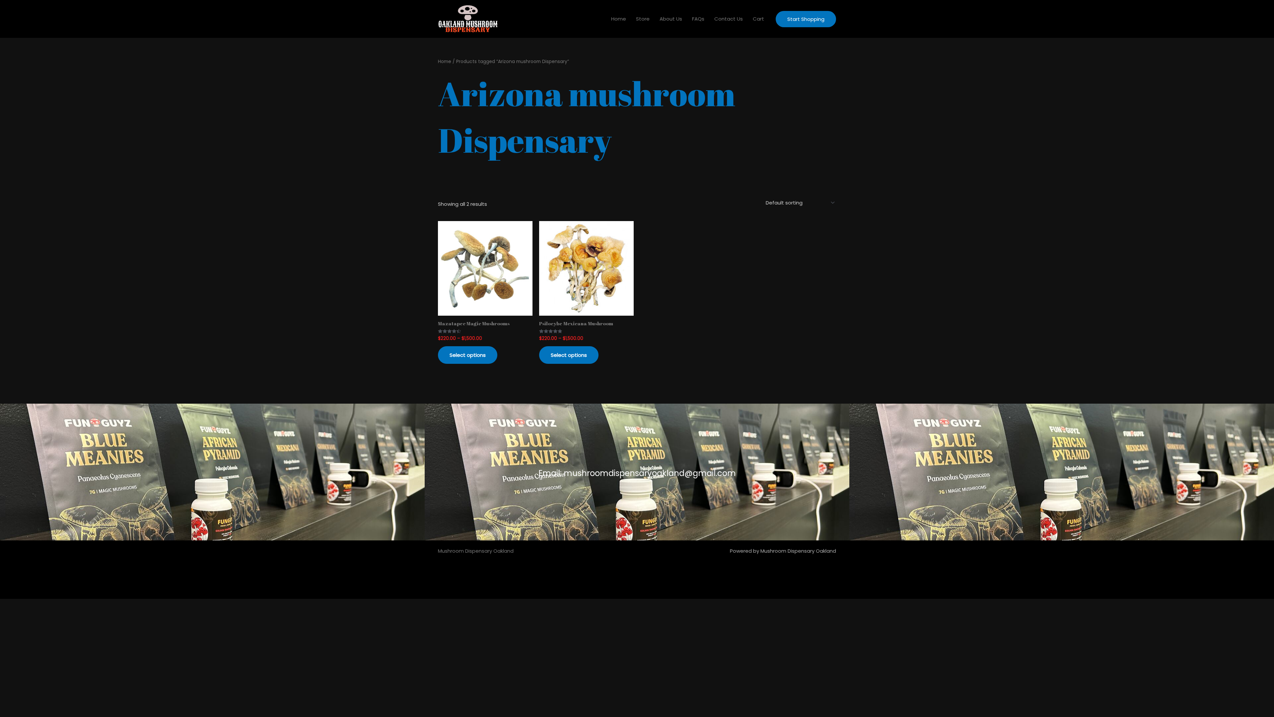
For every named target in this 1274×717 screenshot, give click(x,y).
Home (618, 18)
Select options (468, 355)
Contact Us (728, 18)
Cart (758, 18)
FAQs (698, 18)
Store (643, 18)
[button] (806, 19)
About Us (671, 18)
